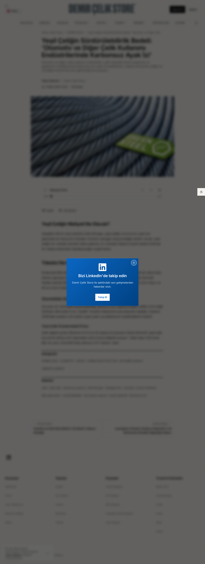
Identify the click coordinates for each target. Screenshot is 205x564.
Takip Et (102, 297)
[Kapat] (133, 262)
